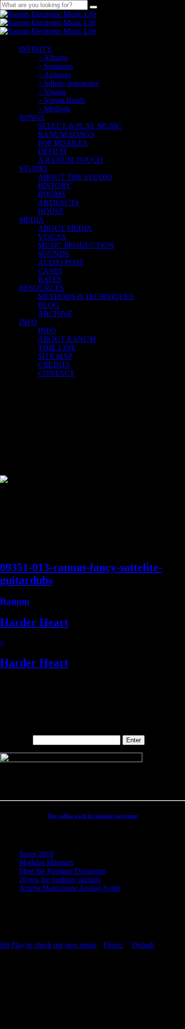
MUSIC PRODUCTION (76, 245)
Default (143, 945)
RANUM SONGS (66, 134)
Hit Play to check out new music (48, 945)
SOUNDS (53, 254)
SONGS (32, 117)
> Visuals (52, 92)
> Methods (54, 109)
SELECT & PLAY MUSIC (79, 126)
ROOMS (51, 194)
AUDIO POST (61, 262)
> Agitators (54, 75)
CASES (50, 271)
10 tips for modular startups (60, 879)
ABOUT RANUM (67, 339)
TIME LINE (57, 348)
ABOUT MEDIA (65, 228)
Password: (16, 740)
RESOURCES (41, 288)
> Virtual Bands (61, 100)
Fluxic (112, 945)
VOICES (52, 237)
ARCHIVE (55, 314)
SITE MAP (55, 356)
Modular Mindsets (46, 862)
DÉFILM (52, 151)
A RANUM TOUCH (70, 160)
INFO (28, 322)
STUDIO (33, 168)
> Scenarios (55, 66)
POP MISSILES (62, 143)
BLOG (48, 305)
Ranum (14, 601)
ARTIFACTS (58, 203)
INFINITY (35, 49)
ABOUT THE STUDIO (75, 177)
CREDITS (54, 365)
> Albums (52, 58)
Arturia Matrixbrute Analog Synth (69, 888)
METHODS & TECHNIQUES (86, 296)
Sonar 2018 (36, 854)
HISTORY (54, 186)
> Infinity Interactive (68, 83)
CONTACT (56, 373)
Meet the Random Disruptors (62, 871)
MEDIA (31, 220)
